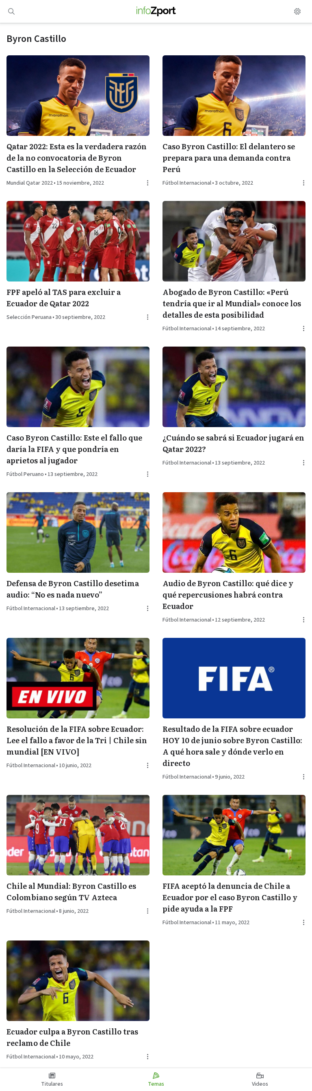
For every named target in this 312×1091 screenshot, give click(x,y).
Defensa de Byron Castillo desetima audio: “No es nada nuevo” (72, 589)
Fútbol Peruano (25, 474)
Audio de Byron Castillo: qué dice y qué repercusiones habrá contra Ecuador (227, 594)
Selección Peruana (29, 317)
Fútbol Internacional (186, 183)
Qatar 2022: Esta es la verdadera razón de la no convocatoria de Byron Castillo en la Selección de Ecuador (76, 158)
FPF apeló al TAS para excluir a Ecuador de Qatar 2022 (63, 297)
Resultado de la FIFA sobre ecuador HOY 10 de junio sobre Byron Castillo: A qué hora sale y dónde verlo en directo (232, 745)
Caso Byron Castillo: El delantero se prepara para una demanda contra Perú (228, 158)
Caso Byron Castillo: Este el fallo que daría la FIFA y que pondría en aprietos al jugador (74, 449)
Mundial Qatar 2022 (29, 183)
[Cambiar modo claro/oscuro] (297, 11)
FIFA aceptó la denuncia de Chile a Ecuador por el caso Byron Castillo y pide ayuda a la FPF (229, 897)
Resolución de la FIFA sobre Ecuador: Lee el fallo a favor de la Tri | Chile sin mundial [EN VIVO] (76, 740)
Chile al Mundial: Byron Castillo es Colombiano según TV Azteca (71, 891)
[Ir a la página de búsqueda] (11, 11)
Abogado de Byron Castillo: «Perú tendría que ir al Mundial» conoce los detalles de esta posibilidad (231, 303)
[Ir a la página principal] (156, 11)
